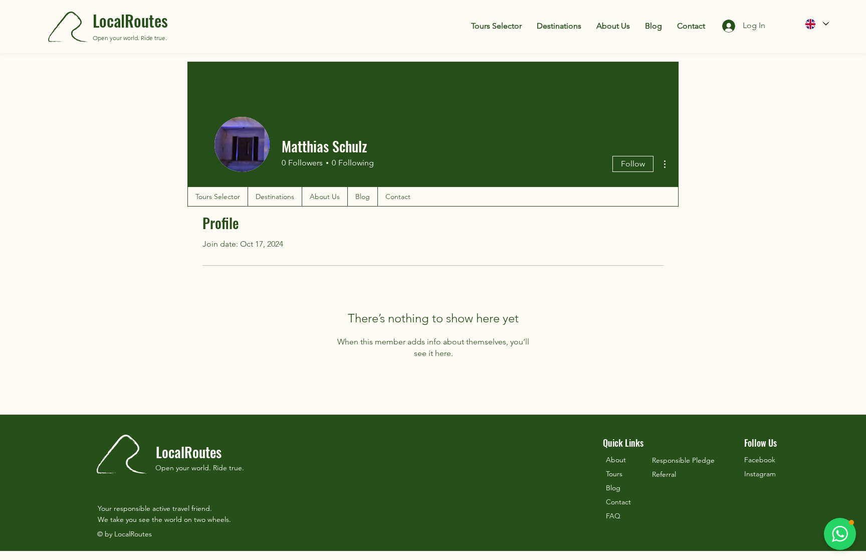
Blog (613, 487)
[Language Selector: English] (816, 24)
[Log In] (720, 26)
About (616, 459)
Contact (618, 501)
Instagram (760, 473)
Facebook (759, 459)
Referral (664, 474)
